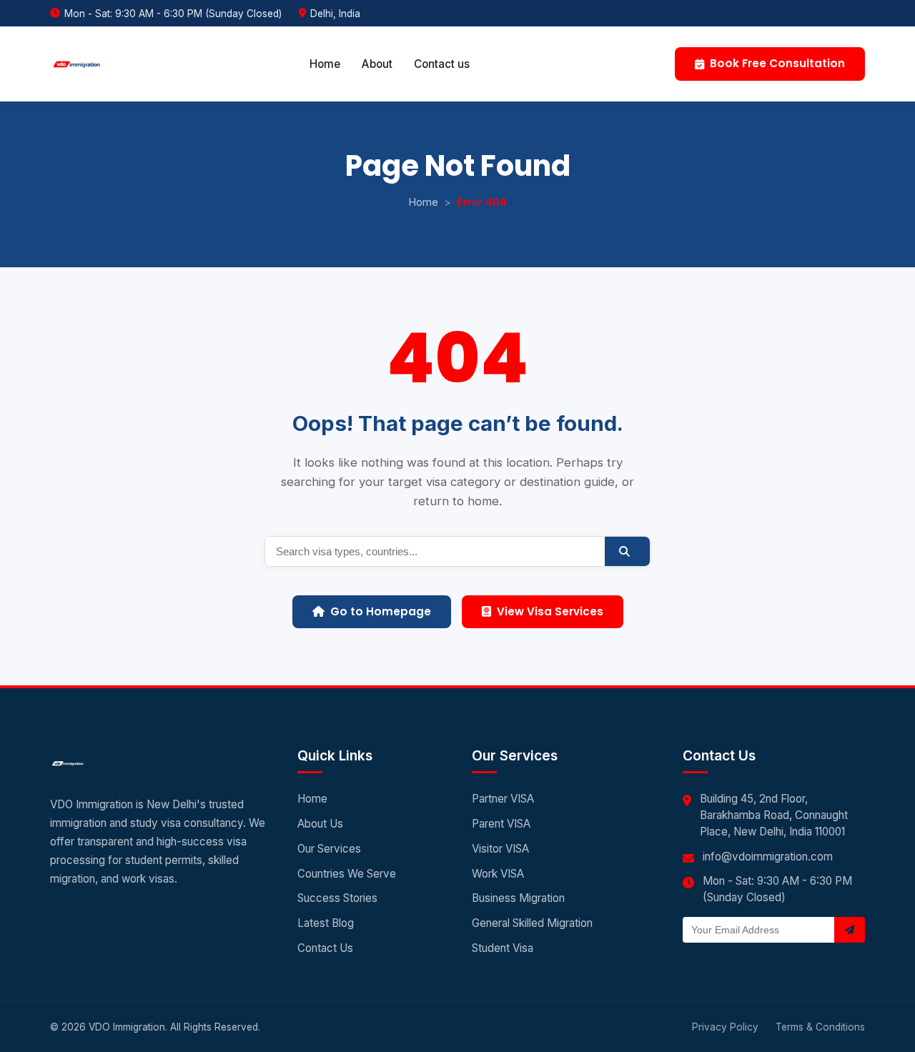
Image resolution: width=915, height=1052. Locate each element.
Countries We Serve (346, 873)
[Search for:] (435, 551)
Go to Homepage (380, 611)
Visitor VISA (500, 848)
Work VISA (498, 873)
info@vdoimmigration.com (768, 856)
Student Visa (502, 948)
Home (325, 64)
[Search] (627, 551)
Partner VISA (503, 798)
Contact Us (325, 948)
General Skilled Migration (532, 923)
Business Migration (518, 898)
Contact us (442, 64)
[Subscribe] (849, 930)
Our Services (329, 848)
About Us (320, 823)
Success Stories (337, 898)
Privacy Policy (725, 1027)
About (377, 64)
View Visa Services (550, 611)
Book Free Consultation (777, 63)
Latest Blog (325, 923)
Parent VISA (501, 823)
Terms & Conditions (820, 1027)
